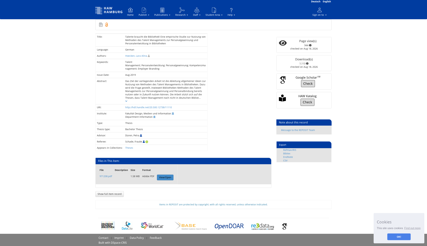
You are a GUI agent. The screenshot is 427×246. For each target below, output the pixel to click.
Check (308, 83)
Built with (105, 242)
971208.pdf (106, 176)
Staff (196, 14)
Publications (161, 14)
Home (130, 14)
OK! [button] (399, 236)
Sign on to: (318, 14)
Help (230, 14)
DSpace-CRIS (119, 242)
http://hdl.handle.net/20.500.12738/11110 (148, 107)
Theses (129, 147)
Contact (103, 238)
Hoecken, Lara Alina (136, 55)
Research (180, 14)
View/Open (165, 177)
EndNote (288, 157)
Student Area (213, 14)
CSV (285, 160)
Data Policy (137, 238)
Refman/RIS (289, 150)
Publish (143, 14)
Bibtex (286, 153)
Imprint (119, 238)
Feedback (156, 238)
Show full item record (110, 193)
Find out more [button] (412, 228)
